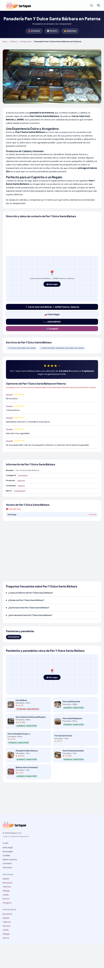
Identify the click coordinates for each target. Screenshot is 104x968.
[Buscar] (91, 5)
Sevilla (6, 895)
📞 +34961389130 (52, 321)
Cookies (6, 855)
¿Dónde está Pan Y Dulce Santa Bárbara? (26, 600)
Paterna (13, 41)
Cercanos (7, 867)
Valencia (21, 480)
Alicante (6, 926)
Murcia (6, 898)
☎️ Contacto (34, 31)
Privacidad (7, 851)
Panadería (23, 475)
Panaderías (13, 637)
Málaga (6, 891)
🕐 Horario (52, 31)
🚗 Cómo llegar (52, 314)
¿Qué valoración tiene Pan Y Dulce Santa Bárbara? (30, 615)
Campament (25, 41)
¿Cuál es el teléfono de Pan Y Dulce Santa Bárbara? (30, 592)
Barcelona (7, 883)
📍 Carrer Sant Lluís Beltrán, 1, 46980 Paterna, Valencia (52, 307)
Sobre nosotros (10, 859)
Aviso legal (8, 847)
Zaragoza (7, 903)
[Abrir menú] (98, 5)
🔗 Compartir (52, 328)
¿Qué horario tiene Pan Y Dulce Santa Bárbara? (28, 607)
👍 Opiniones (70, 31)
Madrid (6, 879)
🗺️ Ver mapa (52, 284)
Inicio (5, 41)
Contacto (7, 863)
